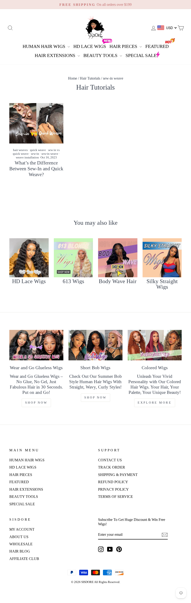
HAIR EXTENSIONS (55, 55)
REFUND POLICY (113, 482)
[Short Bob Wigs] (95, 345)
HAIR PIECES (123, 46)
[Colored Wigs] (155, 345)
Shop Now (36, 402)
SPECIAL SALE (141, 55)
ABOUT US (18, 537)
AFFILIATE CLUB (24, 559)
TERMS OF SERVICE (115, 497)
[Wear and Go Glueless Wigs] (36, 345)
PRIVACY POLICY (113, 489)
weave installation (27, 157)
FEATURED (157, 46)
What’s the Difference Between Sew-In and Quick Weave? (36, 168)
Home (72, 78)
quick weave (38, 150)
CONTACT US (110, 460)
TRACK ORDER (111, 467)
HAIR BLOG (19, 551)
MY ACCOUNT (21, 529)
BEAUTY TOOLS (101, 55)
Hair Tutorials (90, 78)
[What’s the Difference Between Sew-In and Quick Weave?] (36, 123)
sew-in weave (49, 153)
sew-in (35, 153)
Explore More (155, 402)
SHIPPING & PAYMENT (118, 475)
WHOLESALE (21, 544)
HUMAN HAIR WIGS (44, 46)
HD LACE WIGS (89, 46)
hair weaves (20, 150)
